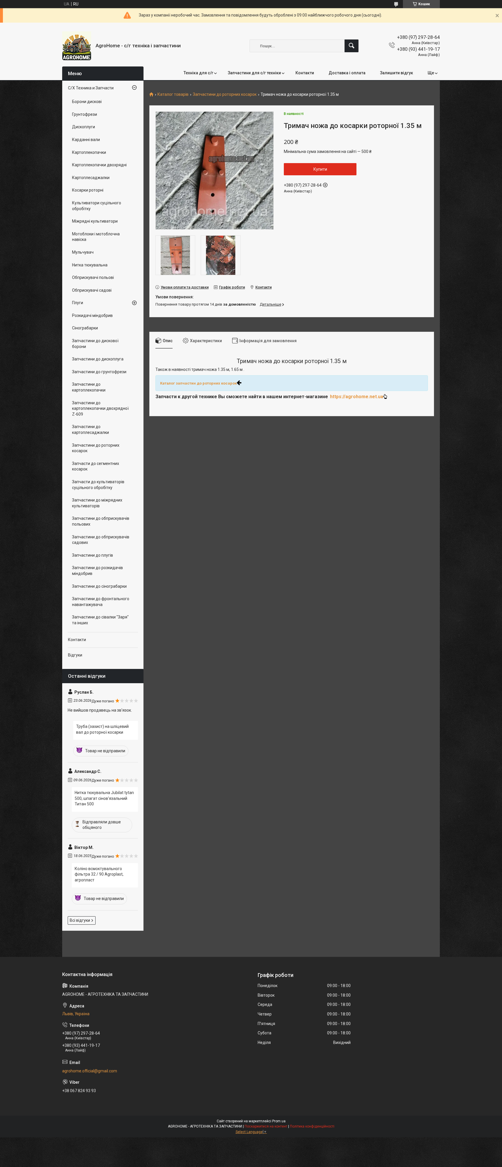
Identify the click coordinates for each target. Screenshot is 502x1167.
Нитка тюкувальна (89, 265)
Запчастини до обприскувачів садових (100, 540)
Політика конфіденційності (312, 1126)
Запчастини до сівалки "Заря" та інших (100, 620)
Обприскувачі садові (92, 290)
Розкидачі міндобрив (92, 315)
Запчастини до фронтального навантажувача (100, 601)
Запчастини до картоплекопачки (88, 387)
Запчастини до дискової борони (95, 343)
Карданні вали (86, 139)
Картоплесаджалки (91, 177)
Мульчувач (83, 252)
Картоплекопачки (89, 152)
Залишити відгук (396, 73)
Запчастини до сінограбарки (99, 586)
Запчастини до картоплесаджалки (90, 429)
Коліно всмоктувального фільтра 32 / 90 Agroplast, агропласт (99, 874)
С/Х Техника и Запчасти (91, 88)
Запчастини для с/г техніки (254, 73)
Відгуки (75, 655)
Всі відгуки (80, 920)
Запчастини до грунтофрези (99, 371)
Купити (320, 169)
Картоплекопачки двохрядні (99, 165)
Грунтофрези (84, 114)
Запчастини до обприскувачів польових (100, 521)
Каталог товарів (173, 94)
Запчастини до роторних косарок (225, 94)
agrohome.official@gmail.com (89, 1071)
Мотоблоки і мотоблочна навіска (96, 237)
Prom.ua (279, 1121)
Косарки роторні (87, 190)
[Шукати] (351, 45)
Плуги (77, 302)
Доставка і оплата (347, 73)
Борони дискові (87, 101)
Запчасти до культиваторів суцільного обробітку (98, 484)
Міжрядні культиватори (95, 221)
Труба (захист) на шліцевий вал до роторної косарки (102, 729)
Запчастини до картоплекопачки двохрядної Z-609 (100, 408)
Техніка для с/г (198, 73)
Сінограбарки (85, 328)
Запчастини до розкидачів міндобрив (97, 570)
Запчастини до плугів (92, 555)
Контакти (304, 73)
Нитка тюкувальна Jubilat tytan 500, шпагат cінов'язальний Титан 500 (104, 798)
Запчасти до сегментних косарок (95, 466)
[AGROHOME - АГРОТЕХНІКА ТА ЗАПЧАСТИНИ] (76, 45)
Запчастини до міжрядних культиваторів (97, 503)
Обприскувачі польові (93, 277)
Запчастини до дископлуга (97, 359)
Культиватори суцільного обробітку (96, 206)
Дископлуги (83, 127)
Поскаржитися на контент (266, 1126)
